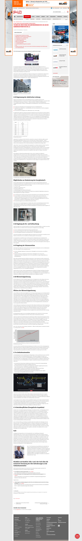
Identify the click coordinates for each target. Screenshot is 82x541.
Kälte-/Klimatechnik (38, 524)
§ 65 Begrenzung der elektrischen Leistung (22, 35)
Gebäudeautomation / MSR (57, 19)
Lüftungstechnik (38, 526)
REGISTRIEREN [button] (65, 8)
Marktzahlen (15, 530)
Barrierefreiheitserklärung (62, 522)
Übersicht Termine (27, 533)
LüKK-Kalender (52, 16)
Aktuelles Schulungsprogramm (29, 525)
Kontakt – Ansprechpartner (50, 531)
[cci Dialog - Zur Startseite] (17, 12)
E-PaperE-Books (77, 536)
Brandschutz (37, 533)
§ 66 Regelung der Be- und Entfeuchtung (21, 37)
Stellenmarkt (15, 8)
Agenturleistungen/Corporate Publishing (32, 8)
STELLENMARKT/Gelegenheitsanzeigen (52, 522)
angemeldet (18, 509)
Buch (47, 16)
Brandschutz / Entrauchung (46, 19)
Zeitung (33, 16)
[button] (68, 8)
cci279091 (22, 483)
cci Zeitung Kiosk (27, 522)
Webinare (43, 16)
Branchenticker (20, 16)
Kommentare (59, 16)
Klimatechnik (32, 19)
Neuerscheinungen (38, 523)
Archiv (23, 327)
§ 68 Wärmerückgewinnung (19, 40)
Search (65, 12)
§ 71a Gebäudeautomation (19, 42)
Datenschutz (60, 517)
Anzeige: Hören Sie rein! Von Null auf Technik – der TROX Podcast (22, 503)
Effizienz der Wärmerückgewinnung (20, 41)
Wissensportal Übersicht (17, 520)
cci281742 (15, 475)
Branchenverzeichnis (21, 8)
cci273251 (31, 471)
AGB (58, 519)
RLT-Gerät (14, 23)
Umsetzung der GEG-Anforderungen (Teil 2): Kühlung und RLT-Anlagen (41, 503)
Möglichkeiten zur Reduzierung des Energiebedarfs (23, 36)
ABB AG (60, 66)
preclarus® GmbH (62, 54)
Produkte (65, 16)
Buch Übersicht (38, 521)
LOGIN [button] (61, 8)
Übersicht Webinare (27, 531)
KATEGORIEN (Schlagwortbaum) (51, 534)
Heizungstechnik (38, 535)
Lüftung (27, 19)
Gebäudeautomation (32, 23)
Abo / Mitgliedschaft (27, 520)
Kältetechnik (38, 19)
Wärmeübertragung (16, 534)
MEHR (66, 19)
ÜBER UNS (48, 529)
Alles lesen (55, 73)
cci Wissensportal (17, 498)
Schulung (38, 16)
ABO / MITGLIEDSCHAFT (56, 8)
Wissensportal (27, 16)
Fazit (16, 45)
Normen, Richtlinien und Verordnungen (23, 23)
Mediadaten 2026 (49, 528)
